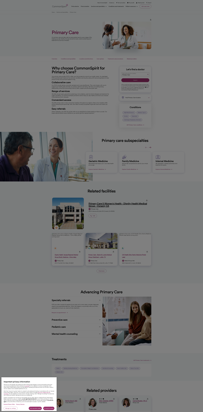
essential (27, 386)
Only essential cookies (35, 408)
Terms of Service (20, 404)
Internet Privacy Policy (9, 404)
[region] (29, 394)
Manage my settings (10, 408)
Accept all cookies (49, 408)
